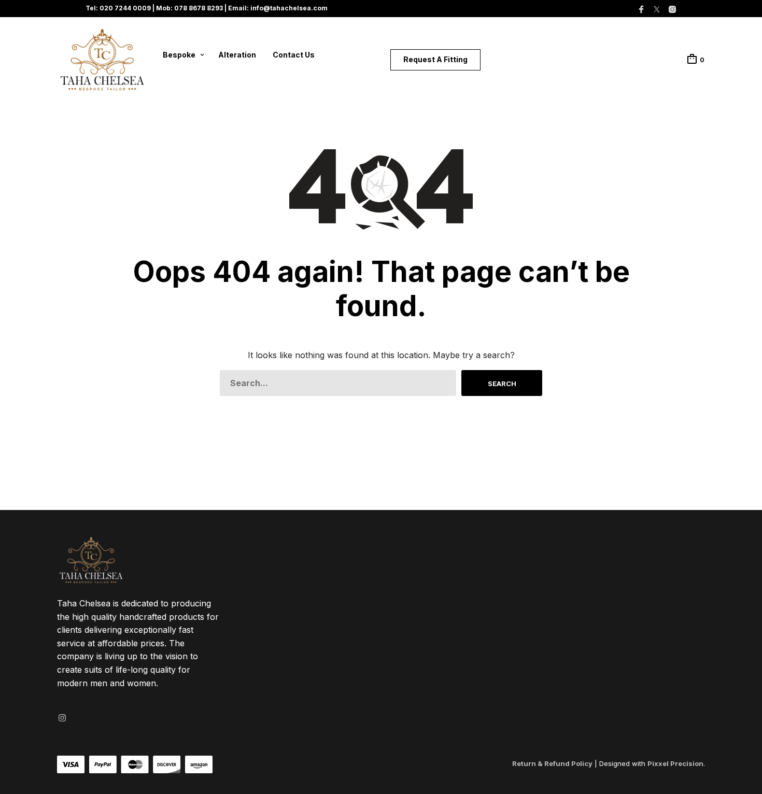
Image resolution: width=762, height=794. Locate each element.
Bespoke (179, 54)
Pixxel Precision (675, 763)
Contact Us (294, 54)
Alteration (237, 54)
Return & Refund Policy (552, 763)
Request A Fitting (435, 59)
